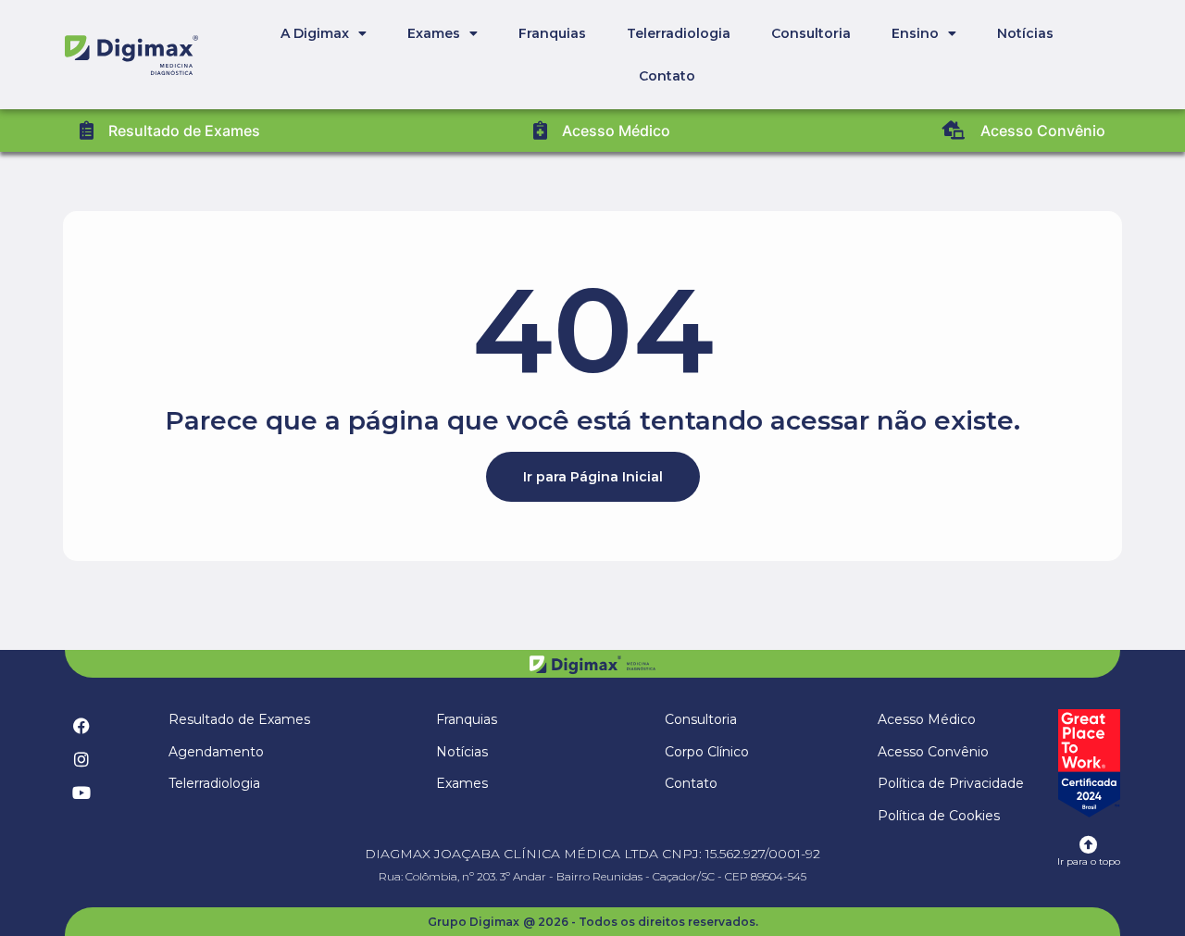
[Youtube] (81, 792)
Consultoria (811, 33)
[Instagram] (81, 759)
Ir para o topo (1088, 861)
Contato (667, 76)
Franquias (552, 33)
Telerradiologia (678, 33)
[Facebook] (81, 726)
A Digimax (315, 33)
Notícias (1025, 33)
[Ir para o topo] (1088, 845)
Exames (433, 33)
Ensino (915, 33)
